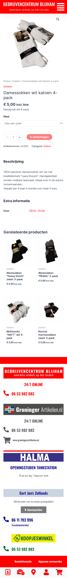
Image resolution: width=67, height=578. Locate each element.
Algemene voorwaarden (50, 561)
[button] (61, 6)
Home (6, 81)
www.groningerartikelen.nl (26, 440)
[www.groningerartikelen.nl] (6, 440)
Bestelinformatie (23, 561)
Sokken (16, 81)
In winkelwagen (39, 137)
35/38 (41, 210)
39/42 (32, 210)
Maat (6, 116)
